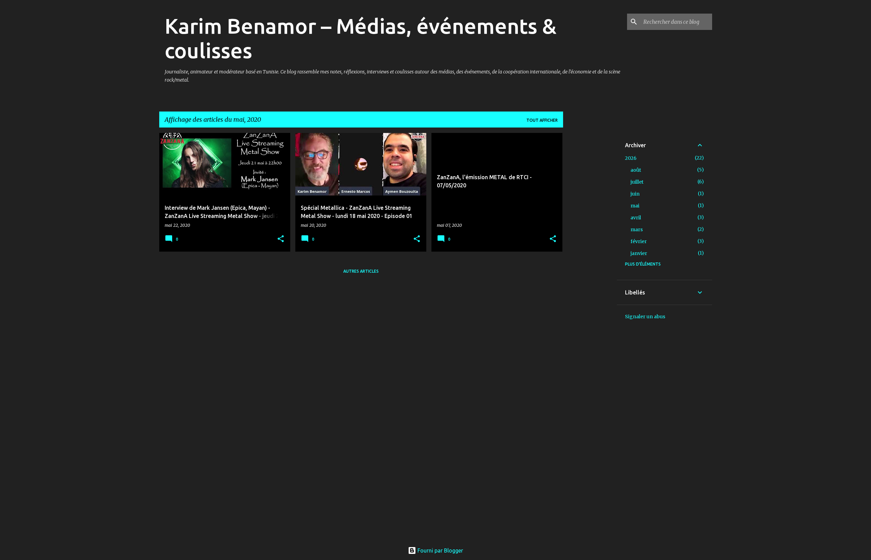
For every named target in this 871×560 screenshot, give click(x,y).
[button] (281, 239)
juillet (636, 182)
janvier (638, 253)
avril (635, 218)
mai (634, 206)
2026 (631, 158)
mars (636, 229)
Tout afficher (542, 120)
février (638, 241)
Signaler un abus (645, 316)
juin (635, 194)
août (635, 170)
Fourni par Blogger (439, 550)
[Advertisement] (590, 235)
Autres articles (361, 271)
